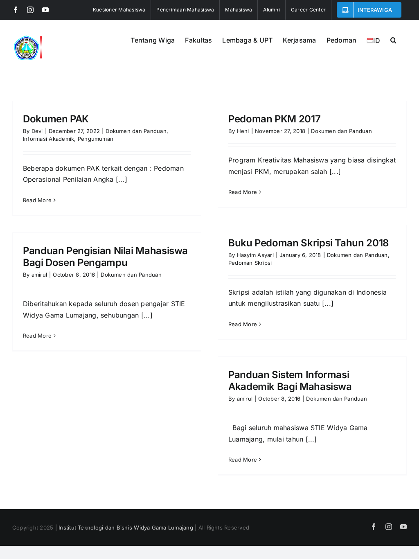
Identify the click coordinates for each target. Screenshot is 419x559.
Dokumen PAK (56, 119)
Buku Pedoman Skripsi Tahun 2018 (308, 243)
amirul (39, 274)
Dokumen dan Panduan (136, 131)
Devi (37, 131)
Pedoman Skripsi (250, 262)
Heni (243, 131)
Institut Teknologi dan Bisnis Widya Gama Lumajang (126, 527)
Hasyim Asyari (255, 255)
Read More (37, 200)
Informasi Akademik (48, 138)
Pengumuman (95, 138)
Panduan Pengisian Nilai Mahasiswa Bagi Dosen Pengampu (105, 256)
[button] (393, 39)
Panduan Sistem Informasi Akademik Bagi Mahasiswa (290, 380)
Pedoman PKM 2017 (274, 119)
